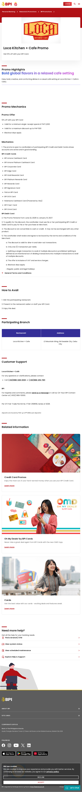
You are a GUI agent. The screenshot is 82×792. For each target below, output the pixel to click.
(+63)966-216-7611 (37, 380)
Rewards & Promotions (27, 12)
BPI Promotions (46, 12)
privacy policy (52, 771)
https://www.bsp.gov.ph (37, 787)
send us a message (40, 393)
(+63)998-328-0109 (17, 380)
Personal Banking (8, 12)
